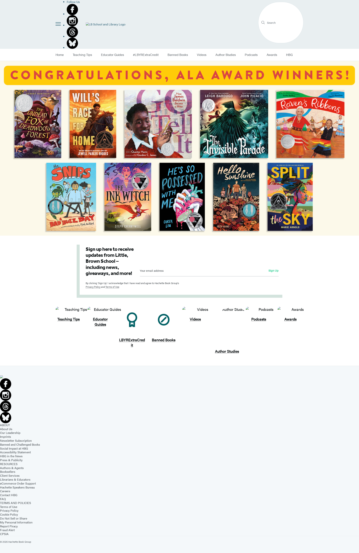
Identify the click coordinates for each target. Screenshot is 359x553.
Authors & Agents (12, 468)
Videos (201, 55)
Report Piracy (9, 526)
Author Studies (225, 55)
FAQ (3, 499)
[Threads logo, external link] (73, 32)
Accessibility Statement (15, 452)
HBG (289, 55)
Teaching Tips (82, 55)
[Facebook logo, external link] (73, 9)
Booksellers (7, 471)
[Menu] (58, 24)
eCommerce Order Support (18, 483)
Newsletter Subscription (16, 440)
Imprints (5, 436)
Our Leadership (10, 433)
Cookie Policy (9, 514)
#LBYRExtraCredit (146, 55)
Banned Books (178, 55)
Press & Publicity (11, 460)
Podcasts (251, 55)
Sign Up (274, 270)
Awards (272, 55)
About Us (6, 429)
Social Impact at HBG (14, 448)
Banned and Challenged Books (20, 444)
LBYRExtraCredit (132, 342)
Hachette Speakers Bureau (17, 487)
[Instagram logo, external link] (73, 20)
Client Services (10, 475)
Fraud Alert (7, 530)
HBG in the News (11, 456)
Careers (5, 491)
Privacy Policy (93, 287)
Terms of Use (112, 287)
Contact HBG (8, 495)
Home (60, 55)
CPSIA (4, 534)
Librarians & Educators (15, 479)
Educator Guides (112, 55)
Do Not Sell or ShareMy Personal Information (16, 520)
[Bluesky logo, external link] (73, 43)
